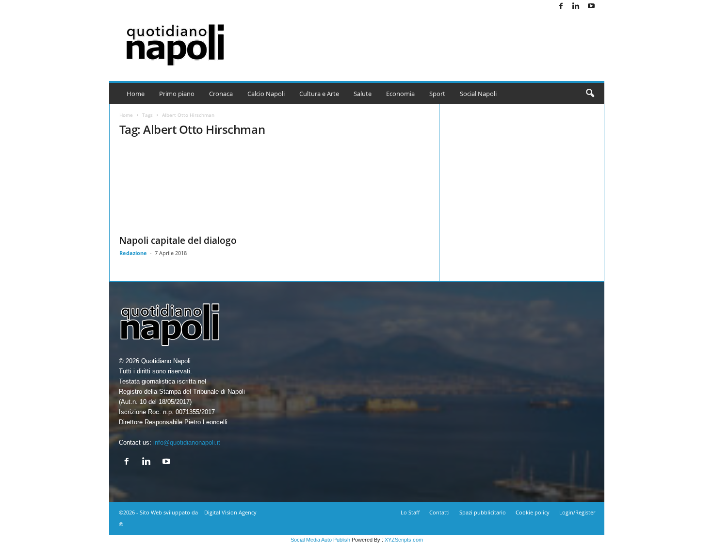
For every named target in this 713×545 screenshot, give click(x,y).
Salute (363, 93)
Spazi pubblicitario (482, 512)
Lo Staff (410, 512)
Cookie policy (533, 512)
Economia (400, 93)
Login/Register (577, 512)
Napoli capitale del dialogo (178, 240)
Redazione (133, 252)
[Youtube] (591, 6)
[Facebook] (561, 6)
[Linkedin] (576, 6)
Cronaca (221, 93)
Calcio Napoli (266, 93)
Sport (437, 93)
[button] (589, 93)
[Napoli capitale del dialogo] (192, 188)
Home (136, 93)
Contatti (439, 512)
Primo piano (176, 93)
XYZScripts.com (404, 540)
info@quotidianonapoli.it (186, 442)
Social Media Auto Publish (320, 540)
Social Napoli (478, 93)
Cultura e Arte (319, 93)
